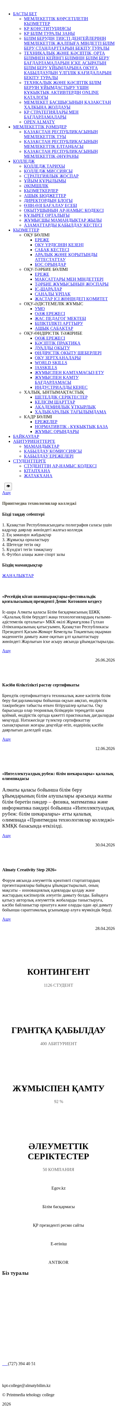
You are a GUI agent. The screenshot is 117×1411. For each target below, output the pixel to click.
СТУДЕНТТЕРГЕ (29, 461)
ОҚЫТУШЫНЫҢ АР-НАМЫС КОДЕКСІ (64, 210)
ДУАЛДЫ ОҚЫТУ (52, 348)
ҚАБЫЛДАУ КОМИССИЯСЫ (53, 451)
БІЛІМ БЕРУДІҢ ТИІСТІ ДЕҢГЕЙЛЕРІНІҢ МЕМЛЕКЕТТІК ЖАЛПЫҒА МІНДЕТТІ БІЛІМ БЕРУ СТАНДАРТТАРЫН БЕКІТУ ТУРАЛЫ (69, 43)
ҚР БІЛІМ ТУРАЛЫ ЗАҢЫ (49, 33)
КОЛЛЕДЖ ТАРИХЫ (44, 166)
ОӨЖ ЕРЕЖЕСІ (50, 338)
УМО (40, 308)
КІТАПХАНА (37, 471)
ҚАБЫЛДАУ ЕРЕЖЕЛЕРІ (48, 456)
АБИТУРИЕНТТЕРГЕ (34, 441)
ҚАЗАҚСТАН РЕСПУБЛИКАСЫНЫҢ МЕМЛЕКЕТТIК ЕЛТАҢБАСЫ (61, 144)
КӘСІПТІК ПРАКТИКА (58, 343)
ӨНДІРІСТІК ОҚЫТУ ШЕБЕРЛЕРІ (68, 353)
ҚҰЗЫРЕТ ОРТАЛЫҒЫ (47, 215)
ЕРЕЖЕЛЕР (46, 421)
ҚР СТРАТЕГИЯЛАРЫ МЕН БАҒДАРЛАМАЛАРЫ (51, 114)
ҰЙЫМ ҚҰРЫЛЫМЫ (45, 181)
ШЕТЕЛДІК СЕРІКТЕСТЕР (61, 397)
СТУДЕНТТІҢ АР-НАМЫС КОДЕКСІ (60, 466)
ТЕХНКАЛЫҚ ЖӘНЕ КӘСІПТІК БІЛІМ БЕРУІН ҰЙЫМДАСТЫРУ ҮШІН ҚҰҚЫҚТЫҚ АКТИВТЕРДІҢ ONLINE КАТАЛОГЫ (62, 90)
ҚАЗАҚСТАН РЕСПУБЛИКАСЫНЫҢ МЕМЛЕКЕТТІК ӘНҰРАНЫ (61, 154)
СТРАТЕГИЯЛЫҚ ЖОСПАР (51, 176)
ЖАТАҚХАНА (38, 475)
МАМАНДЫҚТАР (41, 446)
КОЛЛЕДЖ (24, 161)
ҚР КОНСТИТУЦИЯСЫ (47, 28)
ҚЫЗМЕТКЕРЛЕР (41, 190)
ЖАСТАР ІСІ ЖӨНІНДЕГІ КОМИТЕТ (71, 299)
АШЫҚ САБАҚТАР (54, 328)
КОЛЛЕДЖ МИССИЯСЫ (48, 171)
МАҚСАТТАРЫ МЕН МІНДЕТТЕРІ (69, 279)
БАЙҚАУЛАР (26, 436)
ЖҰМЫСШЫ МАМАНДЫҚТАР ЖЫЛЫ (63, 220)
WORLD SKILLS (51, 362)
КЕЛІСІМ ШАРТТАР (55, 402)
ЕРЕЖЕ (42, 240)
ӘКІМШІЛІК (36, 185)
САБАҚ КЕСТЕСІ (52, 249)
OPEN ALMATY (39, 122)
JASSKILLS (46, 367)
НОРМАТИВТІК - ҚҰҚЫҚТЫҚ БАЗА (71, 426)
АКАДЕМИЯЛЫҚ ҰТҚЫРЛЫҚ (65, 407)
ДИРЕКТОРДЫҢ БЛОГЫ (48, 200)
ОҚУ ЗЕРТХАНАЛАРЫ (58, 357)
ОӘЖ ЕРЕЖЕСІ (50, 313)
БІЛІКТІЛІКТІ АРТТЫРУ (59, 323)
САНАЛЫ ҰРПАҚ (52, 294)
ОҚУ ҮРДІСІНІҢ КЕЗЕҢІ (59, 244)
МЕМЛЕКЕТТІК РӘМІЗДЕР (40, 126)
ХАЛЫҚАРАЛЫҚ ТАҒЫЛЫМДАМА (70, 412)
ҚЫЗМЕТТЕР (26, 230)
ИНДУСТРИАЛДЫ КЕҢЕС (61, 387)
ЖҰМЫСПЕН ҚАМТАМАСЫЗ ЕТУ (69, 372)
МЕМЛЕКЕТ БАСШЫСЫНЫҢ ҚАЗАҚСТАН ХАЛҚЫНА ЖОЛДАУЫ (67, 104)
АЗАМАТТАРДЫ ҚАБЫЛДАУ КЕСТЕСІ (63, 225)
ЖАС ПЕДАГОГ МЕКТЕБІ (60, 318)
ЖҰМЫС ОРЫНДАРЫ (57, 431)
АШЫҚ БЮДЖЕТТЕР (45, 195)
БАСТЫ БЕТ (25, 13)
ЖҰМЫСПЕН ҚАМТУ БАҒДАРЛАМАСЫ (57, 380)
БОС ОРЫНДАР (50, 264)
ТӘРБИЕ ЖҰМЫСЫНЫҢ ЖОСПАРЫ (72, 284)
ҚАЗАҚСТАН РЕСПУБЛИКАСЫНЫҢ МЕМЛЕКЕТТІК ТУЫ (61, 134)
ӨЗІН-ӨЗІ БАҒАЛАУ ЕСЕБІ (50, 205)
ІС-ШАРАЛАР (48, 289)
